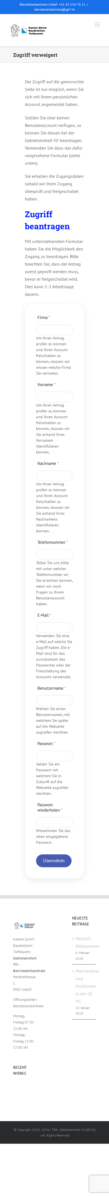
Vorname (46, 384)
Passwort (46, 743)
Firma (43, 317)
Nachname (48, 463)
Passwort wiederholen (49, 807)
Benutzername (51, 688)
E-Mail (44, 615)
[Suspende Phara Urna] (15, 1088)
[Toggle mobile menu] (98, 24)
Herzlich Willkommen (84, 942)
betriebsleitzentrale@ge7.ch (54, 9)
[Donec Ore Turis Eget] (13, 1088)
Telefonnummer (52, 542)
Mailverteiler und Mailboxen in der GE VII (84, 986)
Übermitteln (54, 860)
